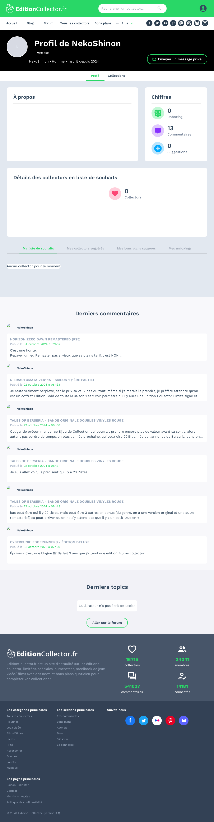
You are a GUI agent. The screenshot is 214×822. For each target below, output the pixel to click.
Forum (48, 23)
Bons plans (102, 23)
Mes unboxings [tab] (180, 248)
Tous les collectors (74, 23)
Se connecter (65, 744)
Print (10, 744)
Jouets (11, 762)
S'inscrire (63, 739)
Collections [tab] (116, 76)
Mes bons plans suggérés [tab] (136, 248)
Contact (12, 790)
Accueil (11, 23)
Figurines (13, 721)
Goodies (12, 756)
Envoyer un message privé (179, 59)
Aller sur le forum (107, 623)
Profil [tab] (95, 76)
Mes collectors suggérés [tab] (85, 248)
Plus (124, 23)
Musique (12, 767)
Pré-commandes (68, 716)
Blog (30, 23)
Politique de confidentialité (24, 802)
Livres (11, 739)
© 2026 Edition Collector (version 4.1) (33, 813)
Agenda (62, 727)
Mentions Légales (18, 796)
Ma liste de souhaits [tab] (38, 248)
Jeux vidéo (14, 727)
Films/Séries (15, 733)
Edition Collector (18, 784)
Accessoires (15, 750)
